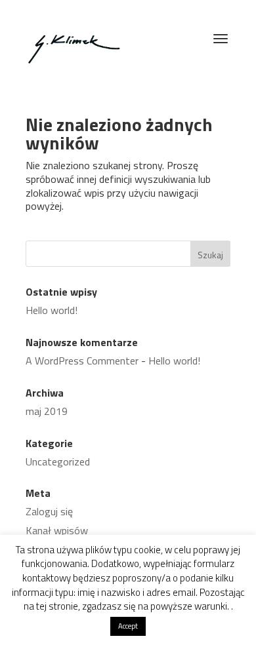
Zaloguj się (49, 511)
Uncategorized (58, 461)
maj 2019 (47, 411)
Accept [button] (128, 626)
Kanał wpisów (57, 530)
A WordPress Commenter (82, 360)
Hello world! (51, 310)
